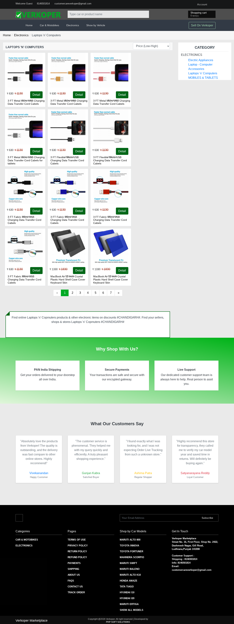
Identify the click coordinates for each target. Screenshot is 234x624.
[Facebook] (214, 4)
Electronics (21, 35)
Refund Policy (77, 557)
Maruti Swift (128, 563)
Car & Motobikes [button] (49, 25)
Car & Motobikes (27, 539)
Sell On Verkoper (202, 25)
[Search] (145, 14)
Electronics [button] (72, 25)
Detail (36, 94)
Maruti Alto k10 (130, 574)
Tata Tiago (127, 586)
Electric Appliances (200, 60)
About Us (74, 574)
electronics (191, 54)
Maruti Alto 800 (130, 539)
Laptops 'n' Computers (202, 73)
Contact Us (75, 586)
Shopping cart (198, 14)
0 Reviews (27, 100)
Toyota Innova (129, 545)
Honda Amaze (128, 580)
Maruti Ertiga (129, 604)
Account (202, 4)
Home (29, 25)
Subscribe (208, 517)
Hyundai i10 (127, 592)
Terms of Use (77, 539)
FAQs (71, 580)
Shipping (73, 569)
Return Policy (77, 551)
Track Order (76, 592)
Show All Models (131, 610)
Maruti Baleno (129, 569)
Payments (74, 563)
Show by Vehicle (95, 25)
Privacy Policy (78, 545)
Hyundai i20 (127, 598)
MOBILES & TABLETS (203, 77)
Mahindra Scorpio (132, 557)
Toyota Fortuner (131, 551)
